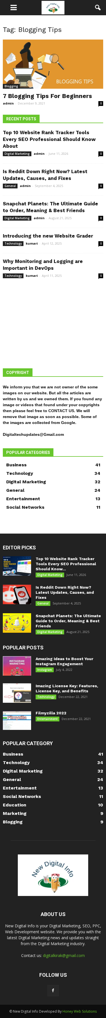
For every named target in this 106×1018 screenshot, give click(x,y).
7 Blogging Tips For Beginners (47, 95)
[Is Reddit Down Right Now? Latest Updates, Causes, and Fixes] (17, 594)
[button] (98, 7)
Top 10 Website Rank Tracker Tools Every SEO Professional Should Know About (49, 139)
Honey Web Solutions (79, 1011)
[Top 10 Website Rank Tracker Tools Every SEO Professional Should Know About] (17, 566)
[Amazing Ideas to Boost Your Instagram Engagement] (17, 666)
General (10, 186)
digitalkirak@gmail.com (64, 955)
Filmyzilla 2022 (51, 713)
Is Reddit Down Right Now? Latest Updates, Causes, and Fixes (65, 592)
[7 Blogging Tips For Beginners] (53, 64)
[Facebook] (53, 990)
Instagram (44, 670)
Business (16, 464)
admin (8, 103)
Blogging (11, 86)
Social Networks (25, 507)
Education (14, 805)
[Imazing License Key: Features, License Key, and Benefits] (17, 693)
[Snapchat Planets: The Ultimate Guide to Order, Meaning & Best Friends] (17, 623)
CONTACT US (61, 410)
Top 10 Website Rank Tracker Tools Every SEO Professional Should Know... (66, 563)
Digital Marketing (17, 154)
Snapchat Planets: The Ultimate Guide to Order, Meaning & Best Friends (68, 621)
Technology (13, 243)
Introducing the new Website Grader (48, 236)
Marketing (15, 813)
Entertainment (23, 498)
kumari (32, 243)
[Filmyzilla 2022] (17, 720)
